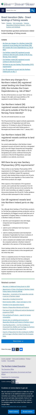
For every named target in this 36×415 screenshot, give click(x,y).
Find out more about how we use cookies (13, 406)
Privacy (28, 358)
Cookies (3, 360)
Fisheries (9, 23)
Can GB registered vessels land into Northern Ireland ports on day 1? (16, 70)
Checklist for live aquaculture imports (13, 304)
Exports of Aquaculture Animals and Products (16, 307)
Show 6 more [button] (17, 341)
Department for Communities (10, 377)
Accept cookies (27, 411)
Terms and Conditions (18, 358)
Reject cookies (13, 411)
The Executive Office (7, 369)
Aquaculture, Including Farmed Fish (13, 299)
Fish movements (17, 23)
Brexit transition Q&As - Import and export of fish (17, 302)
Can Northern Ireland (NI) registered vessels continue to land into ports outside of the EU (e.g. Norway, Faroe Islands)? (17, 55)
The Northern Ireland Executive (13, 366)
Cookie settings (6, 381)
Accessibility (11, 360)
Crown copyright (6, 358)
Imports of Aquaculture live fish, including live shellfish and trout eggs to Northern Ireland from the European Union (18, 334)
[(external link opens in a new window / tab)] (13, 349)
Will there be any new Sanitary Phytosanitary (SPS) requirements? (18, 65)
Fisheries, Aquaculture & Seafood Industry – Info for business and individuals (18, 25)
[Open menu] (3, 10)
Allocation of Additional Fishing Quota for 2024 (16, 286)
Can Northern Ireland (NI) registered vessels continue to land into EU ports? (16, 61)
